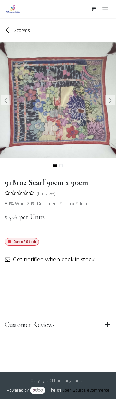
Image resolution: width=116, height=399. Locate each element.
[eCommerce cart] (93, 9)
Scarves (21, 30)
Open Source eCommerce (85, 390)
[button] (6, 100)
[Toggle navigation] (105, 9)
